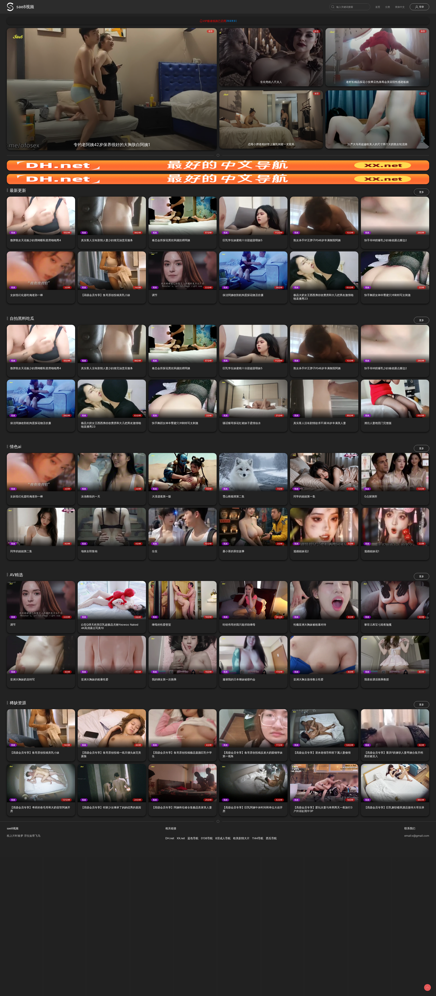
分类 (387, 6)
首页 (377, 6)
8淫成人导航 (223, 838)
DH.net (169, 838)
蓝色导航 (193, 838)
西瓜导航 (271, 838)
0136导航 (207, 838)
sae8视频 (25, 6)
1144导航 (257, 838)
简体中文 (400, 6)
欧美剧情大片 (241, 838)
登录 (421, 6)
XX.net (181, 838)
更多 (421, 191)
